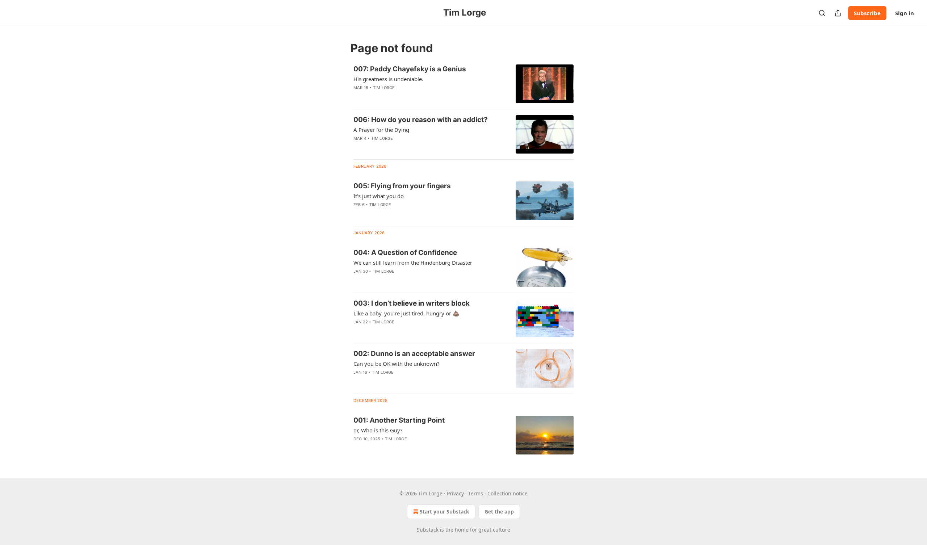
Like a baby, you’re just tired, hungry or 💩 (406, 313)
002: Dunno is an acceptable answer (414, 353)
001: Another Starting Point (399, 420)
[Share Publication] (838, 13)
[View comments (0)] (409, 97)
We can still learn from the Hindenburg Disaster (412, 262)
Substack (428, 529)
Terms (475, 493)
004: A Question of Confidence (405, 252)
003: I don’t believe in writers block (411, 303)
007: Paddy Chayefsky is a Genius (409, 69)
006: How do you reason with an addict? (420, 120)
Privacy (455, 493)
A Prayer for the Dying (381, 129)
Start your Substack (444, 511)
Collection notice (507, 493)
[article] (463, 84)
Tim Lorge (384, 87)
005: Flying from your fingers (402, 186)
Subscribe (867, 13)
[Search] (822, 13)
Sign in (904, 13)
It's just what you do (378, 196)
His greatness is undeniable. (388, 79)
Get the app (499, 511)
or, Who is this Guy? (378, 430)
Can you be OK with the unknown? (396, 363)
